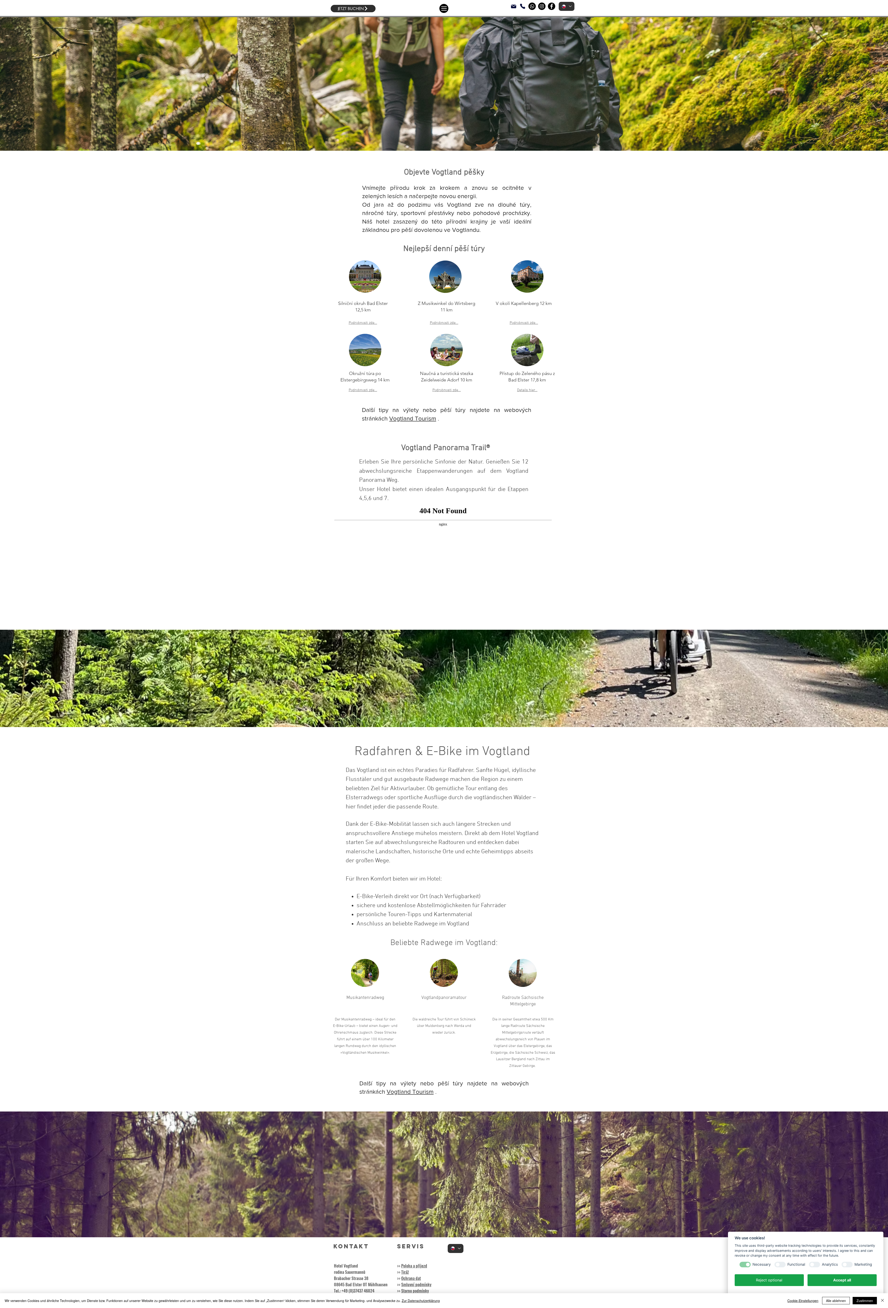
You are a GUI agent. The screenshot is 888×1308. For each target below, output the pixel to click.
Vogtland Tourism (412, 418)
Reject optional (769, 1280)
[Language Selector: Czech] (566, 6)
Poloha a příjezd (414, 1266)
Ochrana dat (411, 1278)
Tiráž (405, 1272)
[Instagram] (542, 6)
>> (398, 1291)
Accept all (842, 1280)
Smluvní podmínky (416, 1284)
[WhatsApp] (532, 6)
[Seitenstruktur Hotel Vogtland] (443, 8)
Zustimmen (865, 1300)
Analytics (830, 1264)
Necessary (761, 1264)
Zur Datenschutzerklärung (421, 1300)
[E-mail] (513, 6)
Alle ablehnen (836, 1300)
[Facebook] (551, 6)
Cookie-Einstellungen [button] (802, 1300)
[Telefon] (523, 6)
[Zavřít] (882, 1300)
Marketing (863, 1264)
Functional (796, 1264)
